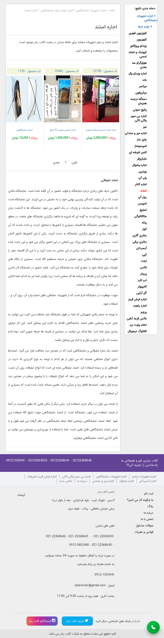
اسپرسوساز (141, 146)
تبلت (144, 261)
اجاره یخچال (139, 165)
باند (144, 80)
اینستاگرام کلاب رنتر (40, 621)
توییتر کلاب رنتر (75, 621)
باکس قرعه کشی (137, 318)
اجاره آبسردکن (147, 481)
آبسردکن (141, 248)
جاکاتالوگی (140, 216)
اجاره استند (30, 10)
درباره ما (82, 481)
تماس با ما (66, 481)
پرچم (144, 312)
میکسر (143, 86)
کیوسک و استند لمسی (137, 54)
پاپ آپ (142, 178)
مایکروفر (142, 158)
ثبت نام (148, 493)
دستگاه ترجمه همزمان (138, 101)
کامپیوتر (142, 286)
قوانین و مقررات (144, 532)
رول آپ (142, 197)
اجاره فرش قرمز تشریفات (42, 476)
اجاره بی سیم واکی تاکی (139, 118)
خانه (112, 10)
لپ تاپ (142, 280)
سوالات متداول (144, 525)
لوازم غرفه (143, 26)
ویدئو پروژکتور (138, 45)
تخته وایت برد (138, 325)
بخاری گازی (140, 235)
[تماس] (153, 627)
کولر (144, 229)
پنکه (144, 222)
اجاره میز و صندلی (136, 133)
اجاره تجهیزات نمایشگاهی (91, 10)
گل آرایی (141, 293)
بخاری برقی (140, 241)
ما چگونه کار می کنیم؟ (140, 500)
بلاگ (150, 506)
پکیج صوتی (140, 109)
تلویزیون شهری (138, 33)
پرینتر (143, 273)
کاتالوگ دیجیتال (137, 331)
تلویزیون (142, 39)
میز (145, 126)
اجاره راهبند (140, 305)
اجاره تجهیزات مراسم (144, 476)
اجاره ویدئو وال (138, 73)
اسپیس (142, 203)
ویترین (143, 171)
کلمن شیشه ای (138, 152)
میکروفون (141, 92)
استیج (143, 209)
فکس (143, 267)
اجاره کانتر (141, 184)
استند (143, 190)
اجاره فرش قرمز (137, 299)
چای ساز (142, 139)
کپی (144, 254)
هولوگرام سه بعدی (139, 64)
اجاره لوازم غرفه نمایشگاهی (57, 10)
